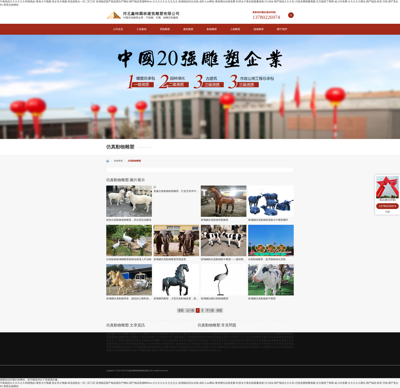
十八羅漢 (119, 340)
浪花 (178, 347)
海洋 (171, 337)
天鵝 (213, 334)
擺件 (113, 334)
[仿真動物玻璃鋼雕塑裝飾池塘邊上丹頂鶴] (129, 240)
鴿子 (133, 347)
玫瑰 (126, 337)
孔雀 (268, 337)
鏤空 (286, 340)
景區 (253, 340)
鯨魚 (233, 340)
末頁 (219, 310)
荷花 (198, 350)
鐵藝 (166, 347)
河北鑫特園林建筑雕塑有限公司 (139, 371)
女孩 (223, 340)
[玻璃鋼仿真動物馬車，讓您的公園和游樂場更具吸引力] (129, 280)
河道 (166, 350)
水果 (273, 337)
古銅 (291, 340)
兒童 (126, 340)
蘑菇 (211, 337)
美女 (276, 343)
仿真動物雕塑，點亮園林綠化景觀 (267, 259)
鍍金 (186, 343)
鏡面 (171, 334)
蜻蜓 (136, 340)
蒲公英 (197, 340)
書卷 (196, 343)
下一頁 (210, 310)
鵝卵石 (270, 347)
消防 (246, 343)
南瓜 (221, 337)
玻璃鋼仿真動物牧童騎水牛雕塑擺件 (268, 220)
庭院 (108, 334)
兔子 (186, 340)
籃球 (216, 343)
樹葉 (256, 343)
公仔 (186, 337)
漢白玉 (227, 347)
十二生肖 (246, 337)
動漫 (203, 340)
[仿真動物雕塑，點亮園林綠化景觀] (271, 240)
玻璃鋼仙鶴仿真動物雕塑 (214, 298)
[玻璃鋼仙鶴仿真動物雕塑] (224, 280)
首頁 (180, 310)
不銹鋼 (160, 334)
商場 (181, 340)
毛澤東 (160, 350)
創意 (238, 334)
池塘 (123, 350)
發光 (151, 340)
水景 (153, 334)
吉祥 (253, 334)
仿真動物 (144, 340)
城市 (243, 340)
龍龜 (153, 350)
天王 (218, 350)
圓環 (231, 343)
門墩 (141, 350)
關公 (116, 337)
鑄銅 (238, 340)
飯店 (236, 343)
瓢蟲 (206, 343)
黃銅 (226, 343)
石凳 (171, 350)
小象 (176, 343)
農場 (291, 343)
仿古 (228, 340)
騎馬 (218, 334)
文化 (258, 340)
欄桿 (273, 340)
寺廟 (253, 337)
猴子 (208, 340)
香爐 (108, 350)
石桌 (176, 350)
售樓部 (155, 343)
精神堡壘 (204, 347)
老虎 (218, 340)
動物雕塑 (212, 29)
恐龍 (161, 337)
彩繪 (288, 337)
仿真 (146, 337)
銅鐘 (183, 347)
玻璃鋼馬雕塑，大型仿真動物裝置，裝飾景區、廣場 (176, 298)
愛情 (113, 347)
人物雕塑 (235, 29)
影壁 (233, 334)
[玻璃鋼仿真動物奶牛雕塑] (271, 280)
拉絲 (251, 343)
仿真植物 (244, 347)
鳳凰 (278, 337)
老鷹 (286, 343)
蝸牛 (166, 337)
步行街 (147, 343)
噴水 (243, 334)
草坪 (108, 347)
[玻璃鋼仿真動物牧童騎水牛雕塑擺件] (271, 201)
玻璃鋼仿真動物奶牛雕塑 (262, 298)
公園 (131, 337)
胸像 (263, 340)
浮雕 (123, 334)
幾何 (166, 340)
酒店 (263, 334)
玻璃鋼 (285, 334)
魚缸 (276, 347)
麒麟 (278, 334)
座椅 (171, 340)
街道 (241, 343)
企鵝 (263, 337)
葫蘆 (123, 347)
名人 (238, 337)
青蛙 (213, 340)
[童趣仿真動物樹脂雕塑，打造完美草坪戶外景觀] (176, 187)
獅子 (228, 334)
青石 (291, 347)
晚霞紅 (147, 350)
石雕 (111, 337)
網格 (181, 343)
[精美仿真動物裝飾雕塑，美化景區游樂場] (129, 201)
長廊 (118, 350)
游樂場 (235, 347)
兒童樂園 (254, 347)
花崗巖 (140, 347)
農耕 (258, 337)
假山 (198, 334)
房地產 (170, 343)
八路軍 (262, 347)
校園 (201, 337)
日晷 (281, 347)
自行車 (212, 347)
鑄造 (268, 340)
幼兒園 (162, 343)
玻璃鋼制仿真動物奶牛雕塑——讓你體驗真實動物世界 (224, 259)
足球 (206, 337)
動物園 (140, 343)
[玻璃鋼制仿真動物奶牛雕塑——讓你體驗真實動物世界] (224, 240)
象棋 (151, 347)
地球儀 (132, 343)
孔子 (156, 337)
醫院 (146, 347)
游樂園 (220, 347)
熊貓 (216, 337)
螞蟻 (191, 337)
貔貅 (118, 347)
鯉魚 (136, 337)
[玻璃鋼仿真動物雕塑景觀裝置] (176, 240)
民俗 (268, 334)
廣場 (223, 334)
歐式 (128, 334)
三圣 (113, 350)
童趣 (113, 343)
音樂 (108, 343)
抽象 (166, 334)
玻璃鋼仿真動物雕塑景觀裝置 (170, 259)
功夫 (111, 340)
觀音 (131, 340)
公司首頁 (118, 29)
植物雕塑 (259, 29)
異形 (226, 337)
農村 (258, 334)
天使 (248, 334)
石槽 (181, 350)
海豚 (176, 337)
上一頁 (190, 310)
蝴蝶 (181, 337)
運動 (176, 340)
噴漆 (196, 337)
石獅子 (135, 350)
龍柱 (161, 347)
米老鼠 (172, 347)
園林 (133, 334)
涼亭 (261, 343)
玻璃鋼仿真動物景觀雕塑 (214, 220)
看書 (156, 347)
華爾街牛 (159, 340)
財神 (196, 347)
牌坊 (281, 343)
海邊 (286, 347)
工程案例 (141, 29)
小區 (118, 334)
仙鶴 (143, 334)
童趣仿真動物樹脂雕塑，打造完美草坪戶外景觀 (176, 191)
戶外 (208, 334)
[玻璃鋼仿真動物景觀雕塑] (224, 201)
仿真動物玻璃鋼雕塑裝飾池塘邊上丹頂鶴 (128, 259)
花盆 (273, 334)
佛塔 (128, 350)
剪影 (128, 347)
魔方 (221, 343)
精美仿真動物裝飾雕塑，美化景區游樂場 (128, 220)
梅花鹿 (280, 340)
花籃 (211, 343)
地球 (283, 337)
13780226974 (387, 206)
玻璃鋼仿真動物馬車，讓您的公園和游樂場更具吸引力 (129, 298)
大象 (183, 334)
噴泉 (188, 334)
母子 (271, 343)
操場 (201, 343)
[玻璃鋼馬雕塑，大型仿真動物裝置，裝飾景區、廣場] (176, 280)
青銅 (248, 340)
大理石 (177, 334)
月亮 (191, 343)
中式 (203, 334)
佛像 (151, 337)
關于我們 (282, 29)
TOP (387, 212)
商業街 (190, 347)
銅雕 (121, 337)
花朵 (118, 343)
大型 (193, 334)
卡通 (141, 337)
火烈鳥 (232, 337)
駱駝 (191, 340)
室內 (148, 334)
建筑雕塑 (188, 29)
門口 (138, 334)
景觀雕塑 (165, 29)
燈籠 (266, 343)
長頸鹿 (125, 343)
